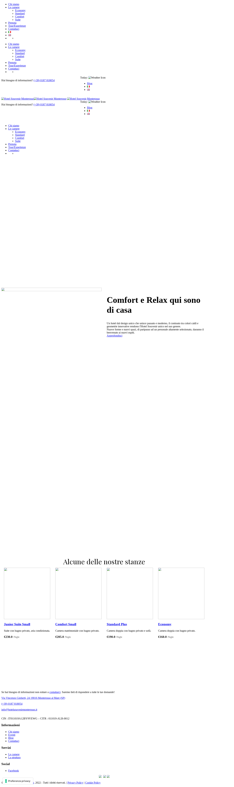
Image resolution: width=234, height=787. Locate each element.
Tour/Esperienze (17, 25)
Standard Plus (117, 624)
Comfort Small (65, 624)
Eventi (11, 734)
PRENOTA (21, 38)
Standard (20, 13)
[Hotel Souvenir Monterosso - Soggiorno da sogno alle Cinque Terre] (33, 98)
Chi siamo (13, 4)
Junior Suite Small (17, 624)
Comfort (19, 16)
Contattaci (13, 28)
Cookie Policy (93, 782)
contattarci (54, 692)
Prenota (12, 22)
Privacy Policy (75, 782)
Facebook (13, 770)
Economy (20, 10)
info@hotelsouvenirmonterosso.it (19, 709)
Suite (18, 19)
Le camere (14, 7)
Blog (89, 83)
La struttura (14, 757)
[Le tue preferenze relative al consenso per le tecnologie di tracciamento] (18, 781)
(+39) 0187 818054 (44, 80)
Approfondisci (114, 335)
